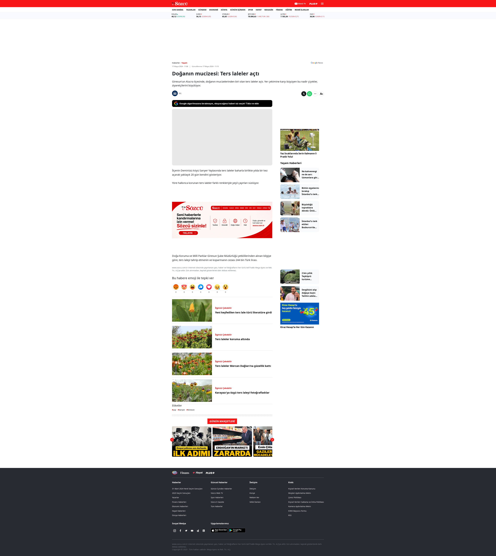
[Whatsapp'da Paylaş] (309, 93)
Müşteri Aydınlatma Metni (299, 493)
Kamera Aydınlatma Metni (299, 506)
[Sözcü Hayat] (197, 472)
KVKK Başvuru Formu (297, 511)
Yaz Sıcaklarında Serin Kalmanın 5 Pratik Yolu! (298, 155)
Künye (252, 493)
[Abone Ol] (317, 62)
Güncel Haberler (219, 482)
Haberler (176, 482)
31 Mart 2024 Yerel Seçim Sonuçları (187, 488)
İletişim (253, 488)
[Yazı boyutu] (321, 93)
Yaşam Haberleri (290, 163)
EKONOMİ (213, 10)
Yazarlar (175, 497)
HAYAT (259, 10)
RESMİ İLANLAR (302, 10)
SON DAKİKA (177, 10)
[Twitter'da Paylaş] (303, 93)
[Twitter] (186, 530)
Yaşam (184, 63)
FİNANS (279, 10)
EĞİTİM (289, 10)
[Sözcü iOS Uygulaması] (219, 530)
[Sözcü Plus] (210, 473)
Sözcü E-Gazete (217, 502)
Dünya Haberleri (179, 515)
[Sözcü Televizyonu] (174, 473)
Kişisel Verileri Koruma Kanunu (301, 488)
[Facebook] (180, 530)
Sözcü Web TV (217, 493)
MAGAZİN (268, 10)
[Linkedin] (203, 530)
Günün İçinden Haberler (221, 488)
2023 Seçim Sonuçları (181, 493)
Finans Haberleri (179, 502)
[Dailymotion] (197, 530)
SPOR (250, 10)
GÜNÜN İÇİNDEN (237, 10)
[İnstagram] (174, 530)
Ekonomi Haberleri (180, 506)
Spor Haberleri (217, 497)
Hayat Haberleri (179, 511)
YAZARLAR (190, 10)
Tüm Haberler (217, 506)
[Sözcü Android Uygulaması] (236, 530)
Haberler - (176, 63)
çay (174, 410)
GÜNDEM (202, 10)
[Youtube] (192, 530)
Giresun (191, 410)
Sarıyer (182, 410)
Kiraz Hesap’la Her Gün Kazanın (297, 327)
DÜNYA (224, 10)
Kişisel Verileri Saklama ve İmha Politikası (306, 502)
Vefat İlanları (255, 502)
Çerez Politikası (294, 497)
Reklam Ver (254, 497)
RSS (290, 515)
